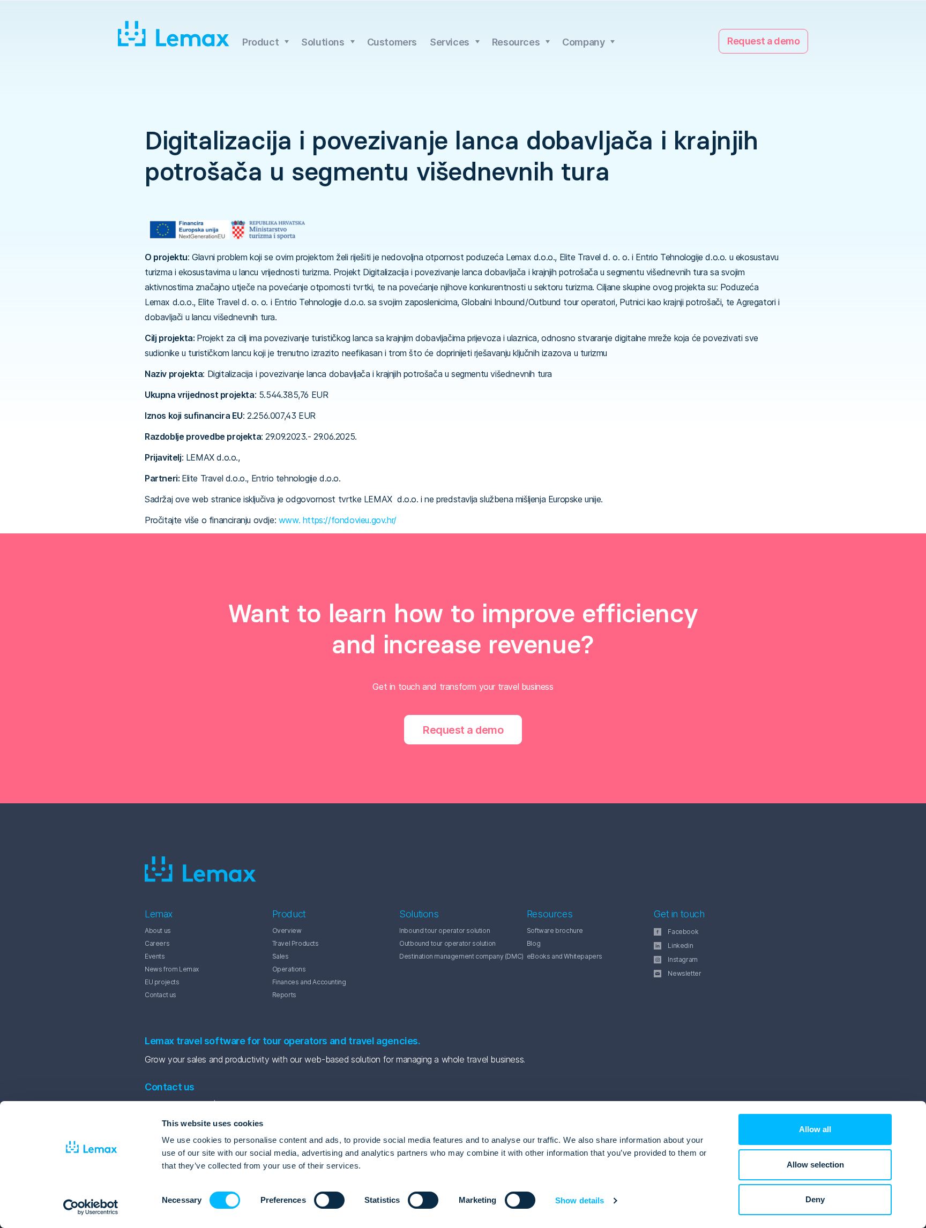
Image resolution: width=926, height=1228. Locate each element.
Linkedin (680, 945)
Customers (392, 42)
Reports (284, 995)
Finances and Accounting (309, 982)
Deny (815, 1199)
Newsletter (684, 973)
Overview (287, 930)
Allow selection (815, 1164)
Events (155, 956)
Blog (533, 943)
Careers (157, 943)
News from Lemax (172, 969)
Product (260, 42)
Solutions (322, 42)
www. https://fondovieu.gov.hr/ (338, 520)
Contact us (160, 995)
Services (449, 42)
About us (158, 930)
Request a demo (763, 41)
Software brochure (555, 930)
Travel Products (295, 943)
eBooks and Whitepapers (564, 956)
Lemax (174, 34)
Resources (516, 42)
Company (583, 42)
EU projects (162, 982)
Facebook (683, 932)
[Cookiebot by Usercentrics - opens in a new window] (91, 1207)
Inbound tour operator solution (444, 930)
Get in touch (679, 914)
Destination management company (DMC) (461, 956)
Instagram (682, 959)
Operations (289, 969)
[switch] (317, 1200)
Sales (280, 956)
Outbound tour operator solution (447, 943)
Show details (579, 1200)
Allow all (815, 1129)
